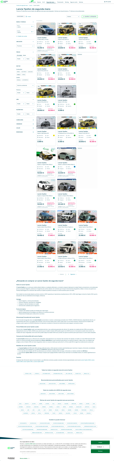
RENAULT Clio (86, 373)
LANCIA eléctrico (52, 383)
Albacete (27, 403)
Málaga (56, 410)
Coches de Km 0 (33, 423)
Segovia (33, 413)
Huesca (22, 410)
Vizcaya (75, 413)
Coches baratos (23, 423)
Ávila (53, 403)
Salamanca (25, 413)
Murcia (63, 410)
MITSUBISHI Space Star (58, 373)
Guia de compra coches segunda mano (83, 429)
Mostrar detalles (24, 458)
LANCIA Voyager (70, 393)
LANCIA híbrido (62, 383)
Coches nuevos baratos (72, 423)
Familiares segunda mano (42, 429)
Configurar (99, 446)
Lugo (44, 410)
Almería (40, 403)
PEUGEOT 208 (78, 373)
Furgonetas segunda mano (66, 429)
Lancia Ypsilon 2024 (86, 360)
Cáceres (87, 403)
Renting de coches (49, 432)
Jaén (28, 410)
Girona (64, 406)
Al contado (19, 55)
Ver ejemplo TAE (49, 48)
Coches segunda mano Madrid (41, 426)
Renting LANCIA (71, 383)
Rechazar (100, 451)
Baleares (66, 403)
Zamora (81, 413)
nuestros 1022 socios (30, 443)
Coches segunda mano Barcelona (25, 426)
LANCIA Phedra (52, 393)
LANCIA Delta (43, 393)
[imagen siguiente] (54, 29)
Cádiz (94, 403)
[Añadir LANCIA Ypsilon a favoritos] (52, 24)
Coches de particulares (45, 423)
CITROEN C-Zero (28, 373)
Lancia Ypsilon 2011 (27, 361)
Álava (20, 403)
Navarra (69, 410)
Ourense (76, 410)
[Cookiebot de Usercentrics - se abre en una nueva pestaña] (11, 458)
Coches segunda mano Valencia (74, 426)
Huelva (94, 406)
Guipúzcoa (87, 406)
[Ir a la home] (4, 1)
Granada (71, 406)
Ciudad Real (36, 406)
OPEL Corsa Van (69, 373)
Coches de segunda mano (58, 423)
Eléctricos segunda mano (27, 429)
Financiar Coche (54, 429)
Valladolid (68, 413)
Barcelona (74, 403)
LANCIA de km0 (42, 383)
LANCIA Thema (61, 393)
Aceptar (100, 442)
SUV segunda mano (60, 432)
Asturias (47, 403)
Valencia (60, 413)
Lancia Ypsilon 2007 (39, 361)
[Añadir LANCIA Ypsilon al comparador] (54, 24)
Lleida (39, 410)
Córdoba (44, 406)
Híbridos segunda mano (37, 432)
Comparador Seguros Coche (90, 426)
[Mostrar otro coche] (46, 34)
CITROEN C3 (37, 373)
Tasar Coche (70, 432)
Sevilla (39, 413)
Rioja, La (91, 410)
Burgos (80, 403)
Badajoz (59, 403)
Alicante (34, 403)
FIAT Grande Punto (46, 373)
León (33, 410)
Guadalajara (79, 406)
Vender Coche (79, 432)
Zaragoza (88, 413)
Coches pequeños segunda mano (87, 423)
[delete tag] (24, 16)
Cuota (24, 55)
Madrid (50, 410)
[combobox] (17, 27)
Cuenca (58, 406)
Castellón (28, 406)
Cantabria (21, 406)
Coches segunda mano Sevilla (57, 426)
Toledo (53, 413)
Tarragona (46, 413)
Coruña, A (51, 406)
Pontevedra (83, 410)
